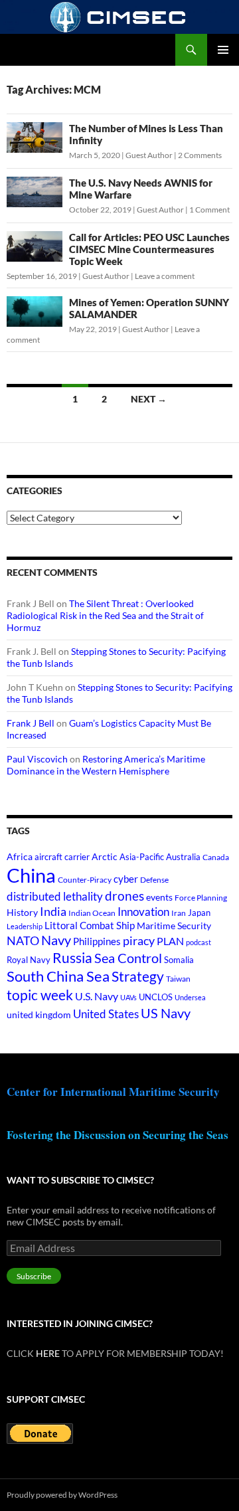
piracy (139, 941)
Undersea (190, 997)
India (53, 911)
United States (106, 1014)
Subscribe (34, 1276)
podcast (198, 942)
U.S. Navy (96, 996)
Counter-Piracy (85, 880)
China (31, 875)
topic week (40, 995)
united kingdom (39, 1014)
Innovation (143, 912)
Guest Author (149, 155)
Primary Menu (223, 50)
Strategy (138, 976)
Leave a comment (165, 276)
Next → (149, 398)
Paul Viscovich (37, 758)
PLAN (170, 940)
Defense (154, 880)
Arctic (105, 856)
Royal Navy (28, 960)
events (159, 897)
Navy (56, 940)
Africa (20, 856)
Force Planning (201, 898)
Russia (72, 957)
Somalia (179, 959)
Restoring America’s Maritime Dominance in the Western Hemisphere (106, 764)
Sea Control (128, 958)
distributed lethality (55, 896)
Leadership (24, 926)
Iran (178, 913)
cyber (126, 879)
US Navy (166, 1013)
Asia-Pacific (142, 857)
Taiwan (178, 979)
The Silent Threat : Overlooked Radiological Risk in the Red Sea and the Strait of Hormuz (105, 615)
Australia (183, 856)
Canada (215, 857)
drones (124, 895)
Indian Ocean (92, 913)
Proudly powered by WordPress (62, 1495)
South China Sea (58, 976)
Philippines (97, 941)
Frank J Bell (30, 723)
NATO (23, 941)
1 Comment (209, 210)
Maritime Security (174, 925)
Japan (199, 912)
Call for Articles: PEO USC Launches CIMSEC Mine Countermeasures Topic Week (149, 249)
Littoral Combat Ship (89, 925)
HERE (48, 1353)
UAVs (128, 997)
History (22, 912)
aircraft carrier (62, 856)
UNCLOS (156, 997)
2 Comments (200, 155)
